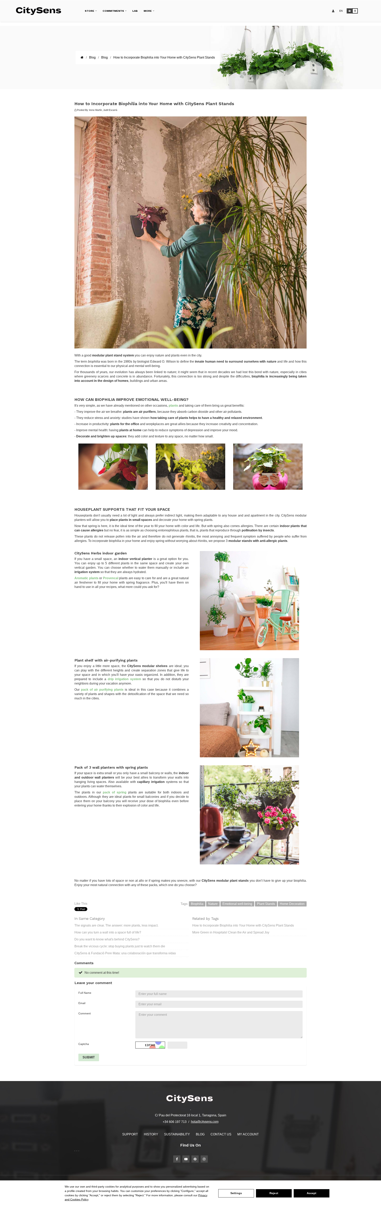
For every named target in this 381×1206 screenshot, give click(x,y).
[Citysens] (40, 11)
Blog (200, 1134)
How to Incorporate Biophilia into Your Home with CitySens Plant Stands (243, 925)
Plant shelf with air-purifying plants (106, 660)
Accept (312, 1193)
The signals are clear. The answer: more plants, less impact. (116, 925)
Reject (273, 1193)
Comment (84, 1013)
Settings (236, 1193)
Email (81, 1003)
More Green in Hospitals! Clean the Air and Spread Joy (230, 932)
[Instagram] (204, 1159)
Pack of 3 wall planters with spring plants (111, 767)
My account (248, 1134)
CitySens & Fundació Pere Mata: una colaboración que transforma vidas (125, 953)
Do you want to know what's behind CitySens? (107, 939)
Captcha (83, 1044)
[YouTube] (186, 1159)
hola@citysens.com (204, 1121)
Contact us (221, 1134)
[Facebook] (176, 1159)
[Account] (333, 11)
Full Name (84, 992)
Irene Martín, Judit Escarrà (103, 110)
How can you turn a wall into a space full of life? (107, 932)
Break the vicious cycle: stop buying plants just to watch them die (119, 946)
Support (130, 1134)
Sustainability (177, 1134)
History (151, 1134)
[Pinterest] (195, 1159)
